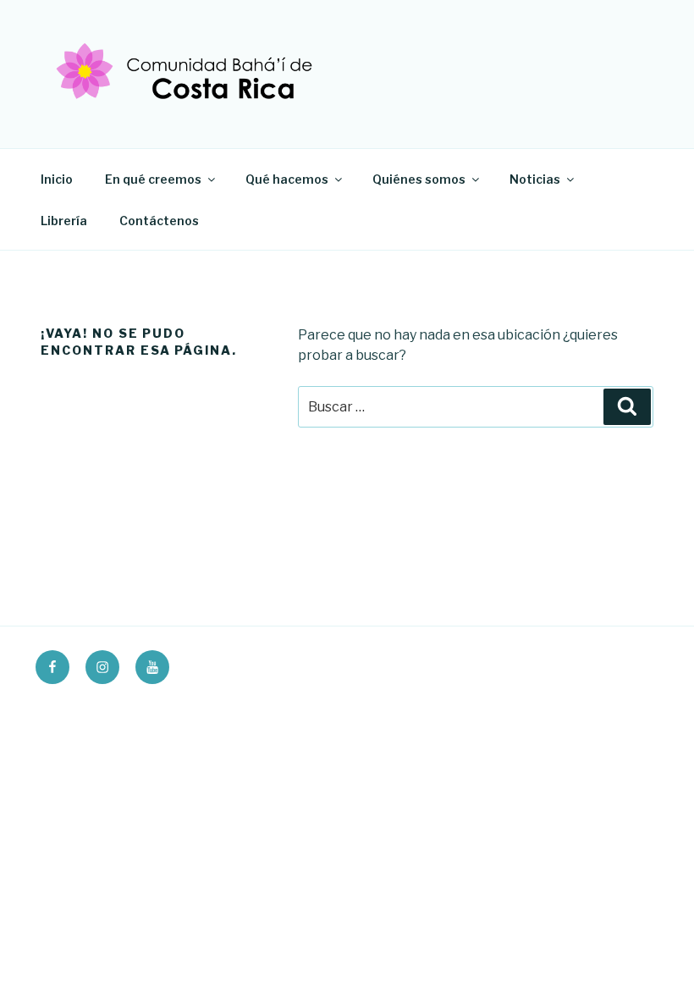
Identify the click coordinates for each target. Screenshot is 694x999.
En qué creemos (153, 179)
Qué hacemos (286, 179)
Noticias (534, 179)
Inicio (57, 179)
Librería (64, 220)
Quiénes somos (418, 179)
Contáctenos (159, 220)
